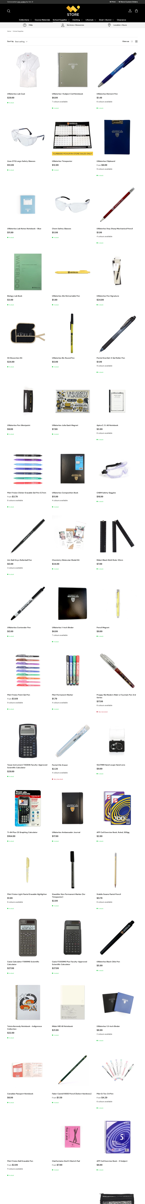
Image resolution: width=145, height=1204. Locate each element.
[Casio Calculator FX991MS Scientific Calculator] (27, 937)
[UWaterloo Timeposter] (72, 137)
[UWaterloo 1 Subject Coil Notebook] (72, 69)
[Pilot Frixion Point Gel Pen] (27, 670)
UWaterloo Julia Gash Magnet (65, 425)
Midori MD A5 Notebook (62, 1026)
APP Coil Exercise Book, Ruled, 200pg (113, 832)
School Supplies (60, 20)
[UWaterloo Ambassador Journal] (72, 808)
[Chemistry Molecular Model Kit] (72, 536)
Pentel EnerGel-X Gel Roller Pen (111, 358)
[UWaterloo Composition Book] (72, 468)
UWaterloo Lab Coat (16, 94)
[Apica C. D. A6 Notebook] (117, 401)
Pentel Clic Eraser (60, 765)
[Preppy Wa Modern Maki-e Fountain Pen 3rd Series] (117, 670)
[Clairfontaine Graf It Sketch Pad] (72, 1137)
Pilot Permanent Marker (62, 695)
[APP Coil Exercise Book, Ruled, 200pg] (117, 808)
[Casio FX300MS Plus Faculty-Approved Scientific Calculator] (72, 937)
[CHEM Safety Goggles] (117, 468)
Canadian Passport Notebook (20, 1094)
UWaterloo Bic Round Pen (63, 358)
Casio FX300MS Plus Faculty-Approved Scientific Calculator (69, 963)
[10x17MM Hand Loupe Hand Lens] (117, 740)
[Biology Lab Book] (27, 272)
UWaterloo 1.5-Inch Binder (108, 1026)
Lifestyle (89, 20)
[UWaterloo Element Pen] (117, 69)
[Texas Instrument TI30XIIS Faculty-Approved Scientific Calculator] (27, 740)
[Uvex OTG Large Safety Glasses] (27, 137)
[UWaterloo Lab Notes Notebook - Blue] (27, 204)
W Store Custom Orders (128, 2)
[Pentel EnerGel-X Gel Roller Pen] (117, 333)
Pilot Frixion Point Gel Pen (18, 695)
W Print (113, 2)
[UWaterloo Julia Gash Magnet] (72, 401)
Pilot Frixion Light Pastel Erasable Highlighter (27, 894)
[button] (136, 10)
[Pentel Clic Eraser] (72, 740)
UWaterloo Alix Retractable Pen (66, 296)
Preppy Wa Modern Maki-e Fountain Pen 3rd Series (116, 696)
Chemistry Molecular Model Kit (66, 560)
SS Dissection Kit (14, 358)
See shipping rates (37, 2)
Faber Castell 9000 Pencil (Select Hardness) (71, 1094)
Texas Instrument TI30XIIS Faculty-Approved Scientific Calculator (27, 766)
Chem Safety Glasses (61, 228)
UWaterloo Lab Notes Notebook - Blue (24, 228)
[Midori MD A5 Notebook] (72, 1002)
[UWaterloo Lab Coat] (27, 69)
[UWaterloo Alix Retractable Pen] (72, 272)
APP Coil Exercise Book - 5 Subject (112, 1161)
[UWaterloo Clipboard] (117, 137)
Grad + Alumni (105, 20)
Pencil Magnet (103, 627)
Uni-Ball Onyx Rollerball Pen (19, 560)
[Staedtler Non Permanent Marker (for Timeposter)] (72, 870)
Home (9, 31)
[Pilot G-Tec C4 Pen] (117, 1069)
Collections (24, 20)
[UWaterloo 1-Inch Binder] (72, 603)
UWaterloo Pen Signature (108, 296)
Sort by (10, 41)
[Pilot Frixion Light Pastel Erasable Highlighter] (27, 870)
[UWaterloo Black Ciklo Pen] (117, 937)
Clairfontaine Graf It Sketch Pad (66, 1161)
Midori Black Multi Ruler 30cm (110, 560)
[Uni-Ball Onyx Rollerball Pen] (27, 536)
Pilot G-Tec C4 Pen (105, 1094)
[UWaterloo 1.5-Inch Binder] (117, 1002)
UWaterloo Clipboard (106, 161)
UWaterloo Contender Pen (19, 627)
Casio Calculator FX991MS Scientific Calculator (23, 963)
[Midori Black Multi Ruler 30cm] (117, 536)
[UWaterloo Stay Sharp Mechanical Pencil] (117, 204)
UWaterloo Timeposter (62, 161)
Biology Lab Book (14, 296)
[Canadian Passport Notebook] (27, 1069)
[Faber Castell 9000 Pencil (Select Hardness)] (72, 1069)
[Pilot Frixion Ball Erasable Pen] (27, 1137)
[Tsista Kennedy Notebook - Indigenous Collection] (27, 1002)
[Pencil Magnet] (117, 603)
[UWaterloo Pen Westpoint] (27, 401)
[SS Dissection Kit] (27, 333)
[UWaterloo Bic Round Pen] (72, 333)
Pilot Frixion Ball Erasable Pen (20, 1161)
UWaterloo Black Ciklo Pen (108, 961)
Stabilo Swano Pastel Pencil (109, 894)
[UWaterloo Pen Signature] (117, 272)
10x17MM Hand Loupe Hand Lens (111, 765)
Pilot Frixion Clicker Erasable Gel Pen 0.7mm (26, 493)
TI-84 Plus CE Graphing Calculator (22, 832)
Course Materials (42, 20)
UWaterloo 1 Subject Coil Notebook (67, 94)
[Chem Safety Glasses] (72, 204)
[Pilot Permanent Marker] (72, 670)
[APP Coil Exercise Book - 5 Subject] (117, 1137)
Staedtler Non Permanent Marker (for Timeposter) (68, 895)
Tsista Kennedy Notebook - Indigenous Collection (24, 1027)
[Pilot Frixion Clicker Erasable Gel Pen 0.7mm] (27, 468)
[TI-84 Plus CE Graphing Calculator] (27, 808)
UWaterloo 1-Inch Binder (63, 627)
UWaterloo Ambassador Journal (66, 832)
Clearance (121, 20)
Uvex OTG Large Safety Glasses (21, 161)
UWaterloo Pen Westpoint (18, 425)
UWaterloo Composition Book (65, 493)
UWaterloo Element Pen (107, 94)
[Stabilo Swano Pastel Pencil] (117, 870)
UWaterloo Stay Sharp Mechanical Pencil (115, 228)
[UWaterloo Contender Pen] (27, 603)
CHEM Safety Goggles (106, 493)
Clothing (76, 20)
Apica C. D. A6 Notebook (107, 425)
